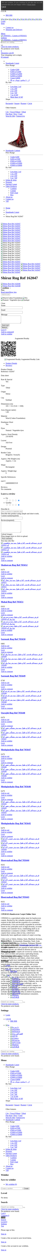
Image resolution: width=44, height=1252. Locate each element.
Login (8, 965)
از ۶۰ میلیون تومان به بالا (19, 80)
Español (17, 980)
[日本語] (40, 19)
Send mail (5, 325)
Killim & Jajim (11, 180)
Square (16, 103)
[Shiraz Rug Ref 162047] (10, 224)
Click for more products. (10, 47)
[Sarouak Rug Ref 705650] (22, 623)
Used (20, 114)
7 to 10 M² (14, 95)
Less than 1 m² (15, 87)
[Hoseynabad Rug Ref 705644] (22, 845)
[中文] (23, 19)
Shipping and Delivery (14, 30)
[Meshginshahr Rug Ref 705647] (22, 734)
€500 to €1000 (15, 72)
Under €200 (14, 70)
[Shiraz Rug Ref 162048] (22, 286)
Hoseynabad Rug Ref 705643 (15, 897)
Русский (17, 993)
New (15, 114)
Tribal (23, 112)
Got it (4, 7)
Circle (30, 103)
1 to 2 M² (13, 89)
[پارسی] (3, 19)
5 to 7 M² (13, 93)
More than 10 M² (16, 97)
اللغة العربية (18, 984)
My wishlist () (11, 1184)
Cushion (13, 189)
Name (3, 305)
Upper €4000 (15, 78)
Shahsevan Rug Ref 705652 (14, 565)
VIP (7, 201)
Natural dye (20, 116)
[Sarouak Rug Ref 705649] (22, 660)
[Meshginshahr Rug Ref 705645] (22, 808)
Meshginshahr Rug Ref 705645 (16, 823)
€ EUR (8, 969)
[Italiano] (37, 19)
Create (26, 1188)
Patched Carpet (11, 184)
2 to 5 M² (13, 91)
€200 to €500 (15, 159)
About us (9, 197)
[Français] (30, 19)
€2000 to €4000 (16, 76)
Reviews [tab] (9, 365)
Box (11, 195)
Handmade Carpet (12, 63)
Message (4, 315)
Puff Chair (14, 193)
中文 (16, 986)
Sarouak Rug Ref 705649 (13, 676)
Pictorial (9, 182)
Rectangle (9, 103)
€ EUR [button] (3, 11)
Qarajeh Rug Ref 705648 (13, 713)
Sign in (3, 1234)
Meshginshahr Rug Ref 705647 (16, 749)
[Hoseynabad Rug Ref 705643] (22, 882)
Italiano (16, 995)
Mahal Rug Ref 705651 (12, 602)
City (7, 112)
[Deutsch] (15, 19)
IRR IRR (9, 15)
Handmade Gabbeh (13, 151)
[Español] (11, 19)
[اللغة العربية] (19, 19)
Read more (31, 5)
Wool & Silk (10, 116)
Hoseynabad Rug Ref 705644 (15, 860)
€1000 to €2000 (16, 74)
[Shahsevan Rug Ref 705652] (22, 549)
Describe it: (5, 509)
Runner (23, 103)
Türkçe (16, 989)
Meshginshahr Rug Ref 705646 (16, 786)
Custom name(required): (10, 516)
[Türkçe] (26, 19)
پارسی (16, 978)
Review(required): (7, 520)
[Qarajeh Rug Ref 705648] (22, 697)
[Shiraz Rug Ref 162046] (22, 284)
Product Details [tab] (11, 363)
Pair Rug (9, 114)
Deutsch (17, 982)
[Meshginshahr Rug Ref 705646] (22, 771)
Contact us (9, 27)
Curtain (13, 191)
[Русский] (33, 19)
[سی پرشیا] (14, 36)
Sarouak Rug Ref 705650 (13, 639)
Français (16, 991)
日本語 (16, 997)
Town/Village (15, 112)
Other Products (11, 186)
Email (3, 310)
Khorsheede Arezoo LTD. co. (30, 945)
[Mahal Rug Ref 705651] (22, 586)
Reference (5, 372)
